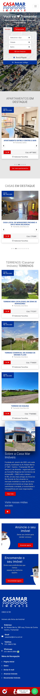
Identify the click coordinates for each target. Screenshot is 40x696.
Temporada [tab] (19, 29)
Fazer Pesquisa (20, 51)
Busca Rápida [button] (21, 57)
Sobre (6, 666)
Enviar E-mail (9, 670)
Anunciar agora (25, 545)
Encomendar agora (14, 581)
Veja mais (10, 494)
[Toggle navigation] (35, 6)
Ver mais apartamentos (20, 168)
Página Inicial (9, 662)
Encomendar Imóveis (12, 678)
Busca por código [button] (21, 62)
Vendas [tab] (7, 29)
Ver (6, 152)
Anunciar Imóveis (10, 674)
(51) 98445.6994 (10, 652)
